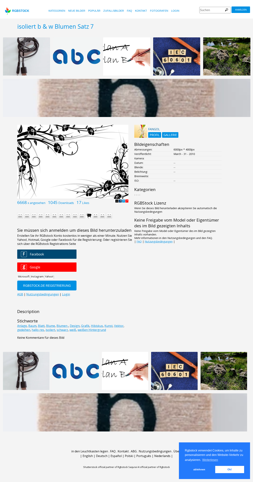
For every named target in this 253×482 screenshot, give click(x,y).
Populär (94, 10)
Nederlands (162, 456)
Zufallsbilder (113, 10)
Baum (32, 326)
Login (175, 10)
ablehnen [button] (199, 469)
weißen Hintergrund (92, 330)
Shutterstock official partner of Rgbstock (105, 467)
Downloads (66, 203)
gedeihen (23, 330)
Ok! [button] (229, 469)
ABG (134, 451)
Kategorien (57, 10)
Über (176, 451)
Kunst (108, 326)
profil (155, 135)
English (88, 456)
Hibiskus (97, 326)
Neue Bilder (76, 10)
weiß (72, 330)
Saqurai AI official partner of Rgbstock (149, 467)
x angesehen (36, 203)
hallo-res (38, 330)
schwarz (62, 330)
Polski (129, 456)
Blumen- (62, 326)
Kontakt (141, 10)
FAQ (129, 10)
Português (143, 456)
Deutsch (101, 456)
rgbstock (20, 10)
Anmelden (241, 9)
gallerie (170, 135)
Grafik (85, 326)
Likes (85, 203)
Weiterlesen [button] (210, 459)
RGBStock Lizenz (150, 203)
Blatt (41, 326)
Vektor (119, 326)
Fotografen (159, 10)
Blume (50, 326)
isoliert (50, 330)
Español (116, 456)
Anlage (22, 326)
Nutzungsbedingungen (159, 241)
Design (75, 326)
